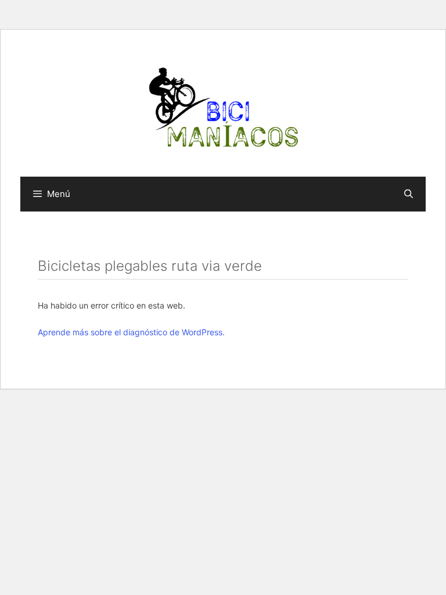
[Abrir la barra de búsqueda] (408, 194)
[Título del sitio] (223, 107)
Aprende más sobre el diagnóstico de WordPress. (131, 332)
